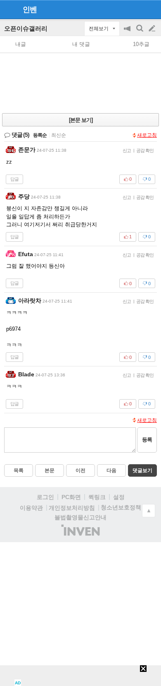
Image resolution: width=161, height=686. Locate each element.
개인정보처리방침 (72, 507)
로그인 (45, 497)
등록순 (40, 135)
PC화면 (71, 497)
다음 (111, 470)
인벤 (30, 9)
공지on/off (128, 32)
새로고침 (147, 135)
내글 (20, 44)
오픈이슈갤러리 (25, 28)
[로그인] (136, 9)
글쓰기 (153, 28)
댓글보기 (142, 470)
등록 (147, 439)
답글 (14, 179)
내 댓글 (81, 44)
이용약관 (31, 507)
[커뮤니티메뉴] (9, 9)
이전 (80, 470)
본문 (49, 470)
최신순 (58, 135)
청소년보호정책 (121, 507)
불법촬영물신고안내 (80, 517)
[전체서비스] (151, 9)
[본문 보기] (80, 120)
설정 (119, 497)
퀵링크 (97, 497)
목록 (19, 470)
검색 (140, 32)
